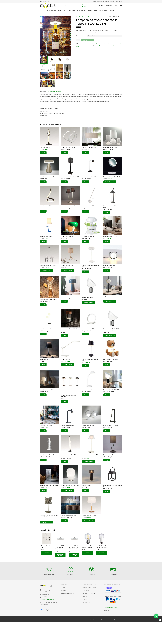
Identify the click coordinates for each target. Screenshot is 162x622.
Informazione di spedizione (89, 593)
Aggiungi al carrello (87, 40)
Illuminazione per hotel (92, 16)
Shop (80, 16)
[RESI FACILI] (92, 569)
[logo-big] (48, 5)
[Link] (121, 6)
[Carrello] (116, 6)
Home (77, 16)
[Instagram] (47, 609)
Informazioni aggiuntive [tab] (54, 91)
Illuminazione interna (89, 45)
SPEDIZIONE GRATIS (49, 574)
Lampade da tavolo (107, 45)
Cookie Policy (98, 619)
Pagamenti (85, 596)
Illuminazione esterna (80, 45)
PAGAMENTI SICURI (113, 574)
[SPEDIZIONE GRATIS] (49, 569)
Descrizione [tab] (43, 91)
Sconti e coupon (86, 590)
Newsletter (63, 590)
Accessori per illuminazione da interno (108, 43)
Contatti (63, 587)
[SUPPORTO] (70, 569)
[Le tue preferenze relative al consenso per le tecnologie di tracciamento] (160, 620)
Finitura (78, 35)
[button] (62, 10)
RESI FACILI (92, 574)
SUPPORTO (70, 574)
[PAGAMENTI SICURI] (113, 569)
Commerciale (84, 16)
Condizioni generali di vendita (89, 587)
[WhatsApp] (52, 609)
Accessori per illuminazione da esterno (92, 43)
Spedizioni (85, 599)
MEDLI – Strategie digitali (113, 619)
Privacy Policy (90, 619)
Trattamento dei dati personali (67, 593)
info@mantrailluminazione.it (48, 599)
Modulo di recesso (87, 602)
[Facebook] (42, 609)
